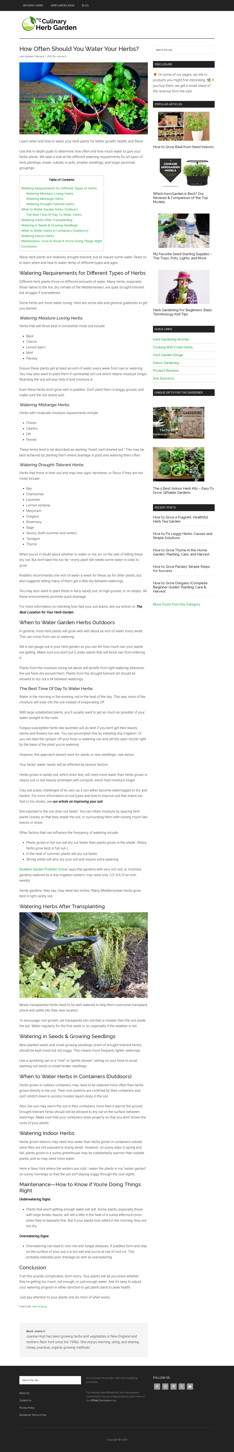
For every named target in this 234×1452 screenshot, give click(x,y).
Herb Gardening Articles (171, 339)
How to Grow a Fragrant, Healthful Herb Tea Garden (180, 519)
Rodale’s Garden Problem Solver (43, 869)
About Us (24, 1393)
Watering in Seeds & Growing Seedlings (49, 225)
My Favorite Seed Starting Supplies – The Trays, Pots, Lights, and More (182, 256)
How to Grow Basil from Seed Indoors (183, 147)
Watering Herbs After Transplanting (46, 220)
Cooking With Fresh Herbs (173, 347)
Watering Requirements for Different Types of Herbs (59, 188)
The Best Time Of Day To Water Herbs (54, 215)
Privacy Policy (27, 1407)
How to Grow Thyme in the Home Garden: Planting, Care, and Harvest (181, 552)
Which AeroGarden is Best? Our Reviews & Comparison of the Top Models (180, 198)
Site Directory (163, 378)
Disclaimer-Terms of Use (32, 1415)
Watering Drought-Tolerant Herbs (50, 204)
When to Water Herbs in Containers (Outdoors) (54, 231)
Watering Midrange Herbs (44, 199)
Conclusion (29, 246)
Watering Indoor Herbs (40, 236)
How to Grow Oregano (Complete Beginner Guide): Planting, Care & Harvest (180, 587)
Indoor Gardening (166, 363)
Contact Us (25, 1400)
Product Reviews (166, 370)
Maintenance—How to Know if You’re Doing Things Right (61, 241)
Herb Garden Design (168, 355)
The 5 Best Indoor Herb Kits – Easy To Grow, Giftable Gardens (183, 490)
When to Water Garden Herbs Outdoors (49, 209)
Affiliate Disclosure (100, 1400)
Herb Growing (39, 1306)
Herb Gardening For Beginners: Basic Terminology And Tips (182, 312)
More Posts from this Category (176, 604)
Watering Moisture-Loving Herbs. (50, 194)
